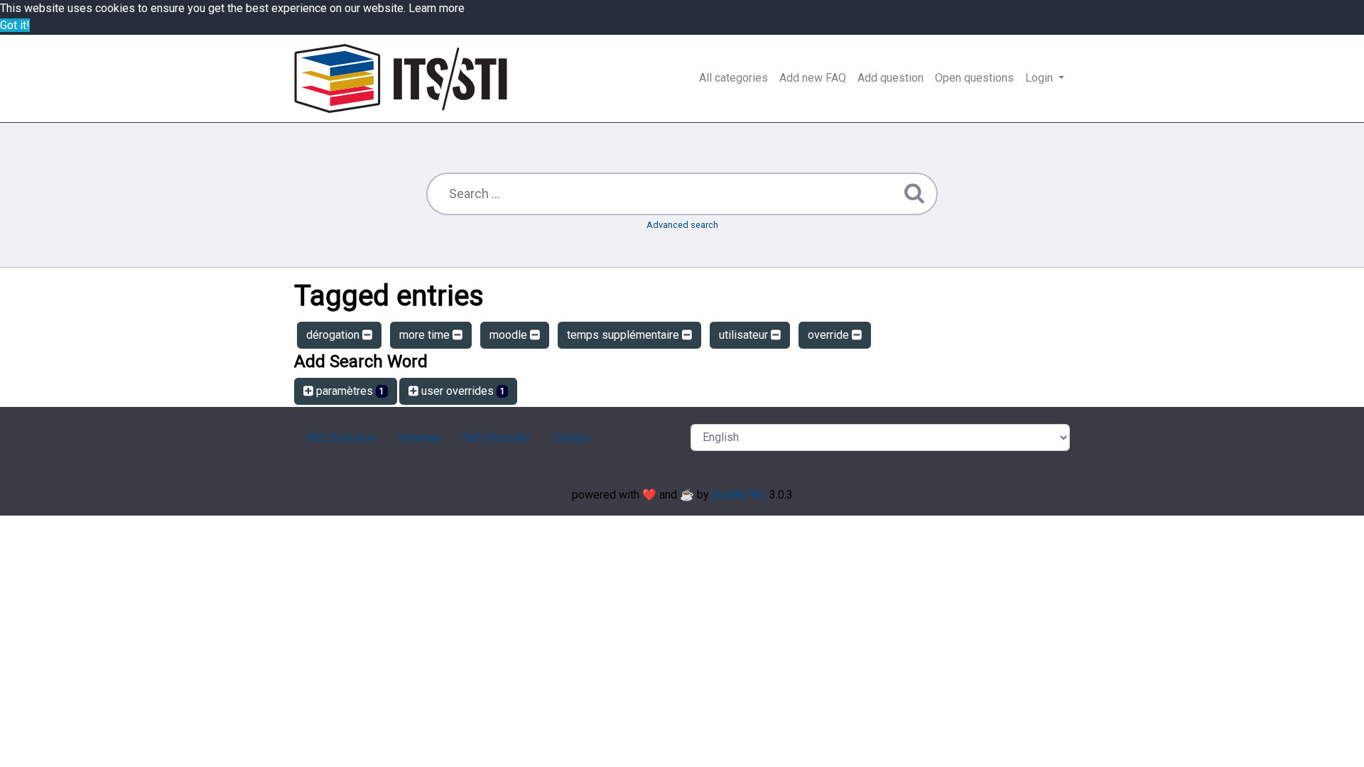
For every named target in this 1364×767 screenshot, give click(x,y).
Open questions (974, 78)
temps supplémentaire (624, 335)
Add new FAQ (812, 78)
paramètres (348, 391)
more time (426, 335)
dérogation (334, 335)
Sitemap (419, 438)
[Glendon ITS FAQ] (400, 78)
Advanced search (682, 224)
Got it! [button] (15, 25)
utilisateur (745, 335)
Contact (571, 438)
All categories (733, 78)
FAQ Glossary (496, 438)
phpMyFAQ (739, 494)
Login (1040, 78)
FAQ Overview (340, 438)
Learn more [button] (436, 8)
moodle (509, 335)
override (830, 335)
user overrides (461, 391)
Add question (890, 78)
